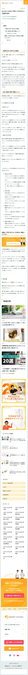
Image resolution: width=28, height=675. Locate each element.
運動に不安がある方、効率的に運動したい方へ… (14, 37)
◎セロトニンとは (12, 33)
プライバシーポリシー (14, 663)
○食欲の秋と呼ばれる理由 (11, 29)
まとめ (8, 40)
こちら (20, 601)
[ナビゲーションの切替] (26, 2)
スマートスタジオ (7, 3)
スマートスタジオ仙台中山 (9, 18)
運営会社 (7, 666)
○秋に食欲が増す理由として (12, 31)
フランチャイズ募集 (16, 666)
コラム (9, 608)
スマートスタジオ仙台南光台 (10, 16)
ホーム (4, 608)
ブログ (3, 8)
